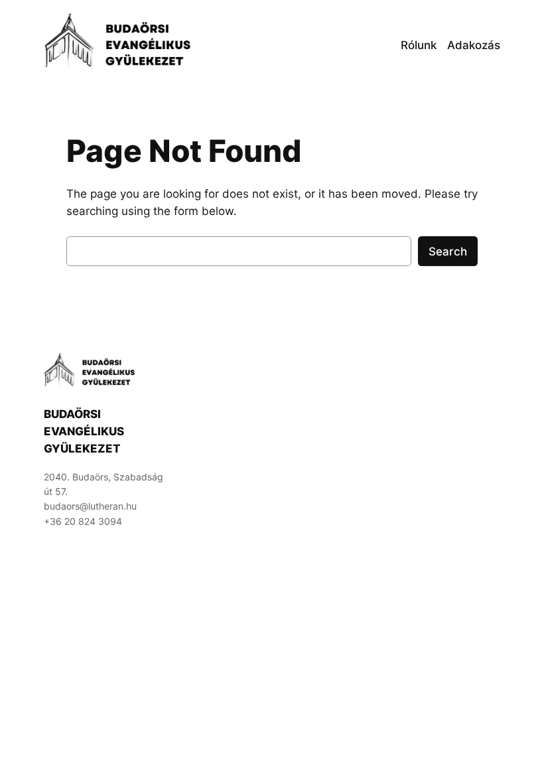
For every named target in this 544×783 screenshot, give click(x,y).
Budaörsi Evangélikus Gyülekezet (84, 431)
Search (448, 251)
